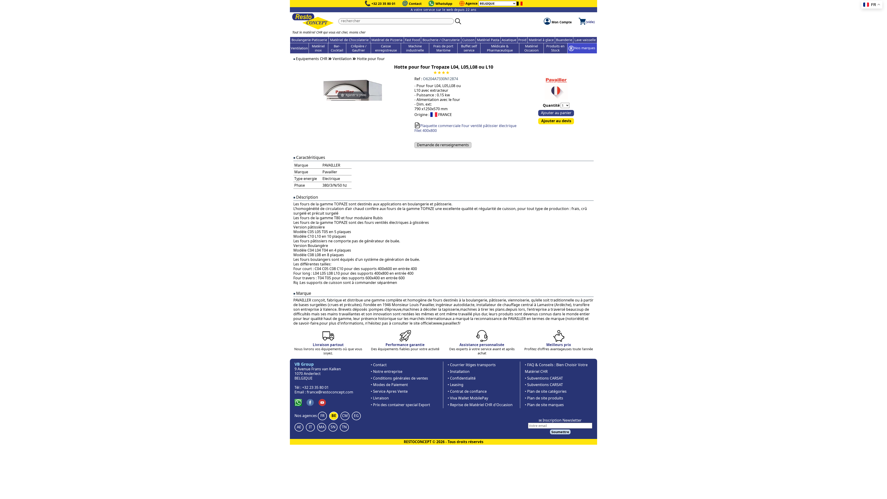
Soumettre (560, 432)
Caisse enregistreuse (386, 48)
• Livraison (380, 398)
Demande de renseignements (443, 144)
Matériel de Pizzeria (386, 40)
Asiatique (509, 40)
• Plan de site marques (544, 404)
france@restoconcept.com (330, 392)
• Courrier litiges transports (472, 364)
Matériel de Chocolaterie (349, 40)
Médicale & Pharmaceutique (500, 48)
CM (345, 415)
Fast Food (412, 40)
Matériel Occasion (531, 48)
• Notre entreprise (386, 371)
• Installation (459, 371)
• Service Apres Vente (389, 391)
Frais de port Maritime (443, 48)
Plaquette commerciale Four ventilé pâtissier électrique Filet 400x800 (465, 128)
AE (299, 426)
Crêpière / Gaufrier (358, 48)
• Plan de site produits (544, 398)
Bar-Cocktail (337, 48)
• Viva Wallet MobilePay (468, 398)
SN (333, 426)
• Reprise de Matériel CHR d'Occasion (480, 404)
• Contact (379, 364)
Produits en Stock (555, 48)
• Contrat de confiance (467, 391)
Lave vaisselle (585, 40)
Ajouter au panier (556, 112)
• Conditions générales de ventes (399, 378)
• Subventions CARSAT (544, 378)
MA (322, 426)
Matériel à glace (541, 40)
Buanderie (564, 40)
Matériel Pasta (488, 40)
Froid (522, 40)
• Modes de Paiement (389, 384)
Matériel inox (318, 48)
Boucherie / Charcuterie (441, 40)
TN (344, 426)
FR (322, 415)
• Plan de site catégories (546, 391)
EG (356, 415)
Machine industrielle (415, 48)
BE (333, 415)
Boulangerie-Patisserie (309, 40)
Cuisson (468, 40)
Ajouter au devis (556, 120)
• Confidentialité (462, 378)
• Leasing (455, 384)
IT (310, 426)
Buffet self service (469, 48)
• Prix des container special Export (400, 404)
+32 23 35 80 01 (383, 3)
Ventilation (299, 48)
